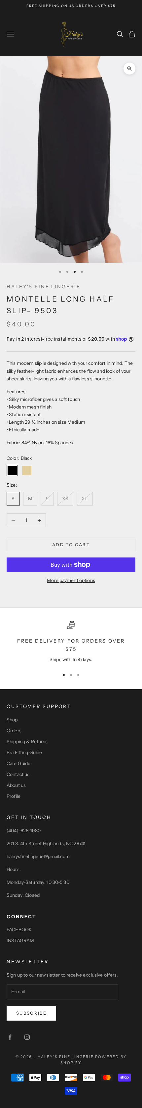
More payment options (71, 580)
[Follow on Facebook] (10, 1037)
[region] (71, 642)
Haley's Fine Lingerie (43, 287)
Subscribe (31, 1013)
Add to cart (71, 544)
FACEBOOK (19, 930)
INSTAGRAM (20, 940)
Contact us (18, 774)
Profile (13, 796)
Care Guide (18, 763)
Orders (14, 731)
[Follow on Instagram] (27, 1037)
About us (16, 785)
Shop (12, 720)
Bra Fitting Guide (24, 752)
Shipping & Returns (27, 742)
